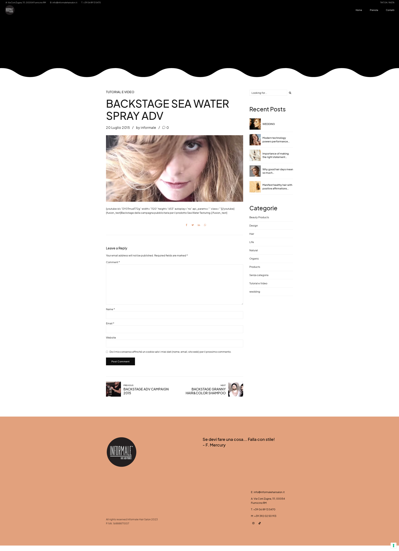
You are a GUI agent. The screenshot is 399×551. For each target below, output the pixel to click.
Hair (251, 233)
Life (251, 242)
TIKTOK (383, 2)
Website (111, 337)
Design (253, 225)
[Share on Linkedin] (198, 224)
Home (359, 10)
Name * (110, 309)
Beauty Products (259, 217)
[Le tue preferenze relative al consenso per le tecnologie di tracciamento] (394, 546)
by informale (146, 127)
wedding (254, 291)
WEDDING (268, 124)
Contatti (390, 10)
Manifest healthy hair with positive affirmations (277, 186)
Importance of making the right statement (275, 155)
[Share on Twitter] (192, 224)
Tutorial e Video (120, 92)
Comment (113, 262)
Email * (110, 323)
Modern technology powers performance (275, 139)
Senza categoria (258, 275)
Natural (253, 250)
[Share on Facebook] (186, 224)
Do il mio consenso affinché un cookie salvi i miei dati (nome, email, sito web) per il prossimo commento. (170, 351)
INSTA (391, 2)
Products (254, 266)
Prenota (374, 10)
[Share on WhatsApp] (205, 224)
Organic (254, 258)
